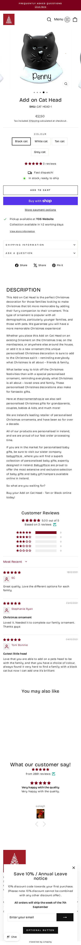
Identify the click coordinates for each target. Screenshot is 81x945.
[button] (34, 163)
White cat (41, 141)
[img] (12, 572)
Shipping (34, 120)
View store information (22, 231)
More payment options (40, 209)
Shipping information (25, 245)
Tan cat (60, 141)
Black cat (21, 141)
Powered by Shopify (40, 941)
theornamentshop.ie (30, 399)
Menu (62, 19)
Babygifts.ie (42, 465)
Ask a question (19, 253)
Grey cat (40, 152)
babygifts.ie (14, 456)
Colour (40, 134)
